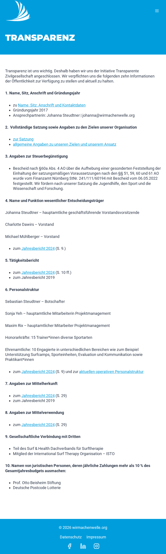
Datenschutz (71, 537)
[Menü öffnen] (157, 10)
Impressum (96, 537)
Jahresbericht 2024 (38, 248)
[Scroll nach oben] (155, 541)
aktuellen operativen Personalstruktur (111, 371)
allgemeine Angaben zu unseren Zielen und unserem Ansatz (64, 144)
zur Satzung (23, 139)
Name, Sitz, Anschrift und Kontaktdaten (52, 105)
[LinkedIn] (83, 546)
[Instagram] (96, 546)
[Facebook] (69, 546)
